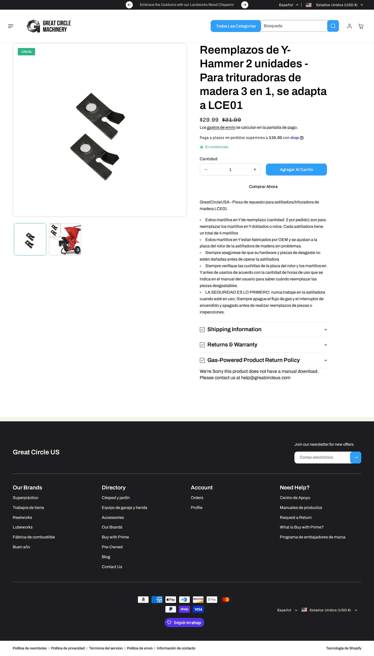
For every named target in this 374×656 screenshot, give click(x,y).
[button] (13, 26)
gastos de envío (221, 127)
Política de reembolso (30, 648)
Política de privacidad (68, 648)
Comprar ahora (263, 186)
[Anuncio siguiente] (245, 5)
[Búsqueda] (333, 26)
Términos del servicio (106, 648)
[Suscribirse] (355, 457)
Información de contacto (176, 648)
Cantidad (208, 159)
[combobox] (297, 25)
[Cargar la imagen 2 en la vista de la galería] (65, 239)
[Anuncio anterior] (129, 5)
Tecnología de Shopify (343, 648)
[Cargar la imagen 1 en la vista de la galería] (30, 239)
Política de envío (140, 648)
